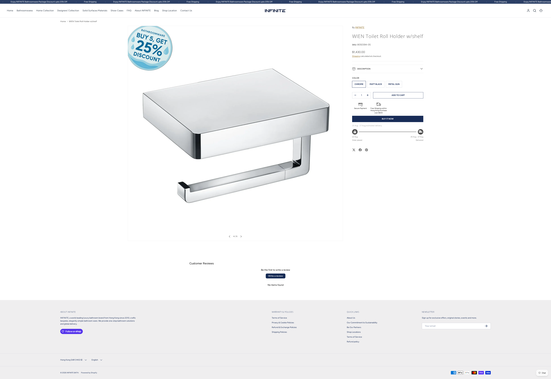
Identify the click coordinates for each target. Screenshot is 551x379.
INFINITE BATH (72, 373)
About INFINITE (143, 10)
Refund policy (353, 341)
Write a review (275, 276)
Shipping (356, 56)
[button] (534, 10)
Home (10, 10)
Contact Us (186, 10)
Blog (156, 10)
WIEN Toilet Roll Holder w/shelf (83, 21)
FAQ (129, 10)
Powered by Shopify (89, 373)
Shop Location (169, 10)
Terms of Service (279, 318)
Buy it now (388, 118)
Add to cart (398, 95)
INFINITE (359, 27)
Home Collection (45, 10)
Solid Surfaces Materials (95, 10)
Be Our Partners (354, 327)
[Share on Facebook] (360, 150)
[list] (235, 133)
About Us (351, 318)
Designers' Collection (68, 10)
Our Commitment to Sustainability (362, 322)
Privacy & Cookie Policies (283, 322)
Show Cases (117, 10)
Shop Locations (354, 332)
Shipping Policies (279, 332)
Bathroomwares (25, 10)
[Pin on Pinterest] (366, 150)
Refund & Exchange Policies (284, 327)
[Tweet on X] (354, 150)
